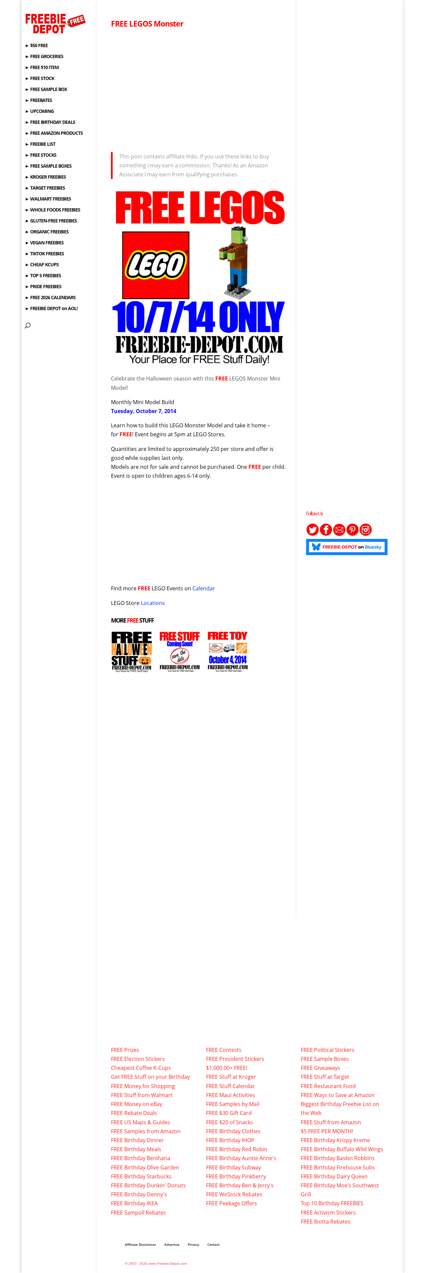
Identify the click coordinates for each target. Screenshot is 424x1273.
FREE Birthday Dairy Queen (334, 1176)
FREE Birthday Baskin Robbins (338, 1158)
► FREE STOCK (39, 78)
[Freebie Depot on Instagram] (365, 534)
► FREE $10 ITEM (42, 67)
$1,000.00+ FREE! (226, 1067)
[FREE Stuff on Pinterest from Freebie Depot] (352, 534)
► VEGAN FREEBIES (44, 243)
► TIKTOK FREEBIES (44, 254)
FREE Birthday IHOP (230, 1140)
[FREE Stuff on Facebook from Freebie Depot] (326, 534)
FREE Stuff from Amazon (331, 1122)
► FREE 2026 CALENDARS (50, 297)
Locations (153, 603)
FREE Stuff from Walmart (142, 1095)
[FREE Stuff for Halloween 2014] (131, 668)
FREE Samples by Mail (232, 1104)
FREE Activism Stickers (328, 1212)
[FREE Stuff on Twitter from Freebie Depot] (312, 534)
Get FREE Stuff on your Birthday (150, 1076)
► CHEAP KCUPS (42, 265)
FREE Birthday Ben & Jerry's (240, 1185)
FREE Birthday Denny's (139, 1194)
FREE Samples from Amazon (146, 1131)
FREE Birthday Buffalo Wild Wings (342, 1149)
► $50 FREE (36, 45)
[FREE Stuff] (179, 668)
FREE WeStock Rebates (234, 1194)
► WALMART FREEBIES (48, 199)
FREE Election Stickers (138, 1058)
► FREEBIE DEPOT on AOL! (51, 308)
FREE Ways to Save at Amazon (338, 1095)
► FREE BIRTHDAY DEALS (50, 122)
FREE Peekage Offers (231, 1203)
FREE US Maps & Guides (140, 1122)
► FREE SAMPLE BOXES (48, 166)
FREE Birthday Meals (136, 1149)
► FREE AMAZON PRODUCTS (54, 133)
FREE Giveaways (320, 1067)
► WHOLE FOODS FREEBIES (52, 210)
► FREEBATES (38, 100)
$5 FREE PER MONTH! (327, 1131)
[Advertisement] (199, 88)
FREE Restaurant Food (328, 1086)
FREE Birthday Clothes (233, 1131)
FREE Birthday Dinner (137, 1140)
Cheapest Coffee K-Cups (141, 1067)
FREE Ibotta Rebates (325, 1221)
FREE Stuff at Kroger (231, 1076)
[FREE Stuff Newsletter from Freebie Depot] (339, 534)
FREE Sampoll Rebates (138, 1212)
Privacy (193, 1244)
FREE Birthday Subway (233, 1167)
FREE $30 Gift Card (229, 1113)
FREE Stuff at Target (325, 1076)
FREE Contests (223, 1050)
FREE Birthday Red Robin (236, 1149)
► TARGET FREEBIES (45, 188)
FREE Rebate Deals (134, 1113)
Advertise (172, 1244)
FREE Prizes (125, 1050)
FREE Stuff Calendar (230, 1086)
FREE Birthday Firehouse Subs (338, 1167)
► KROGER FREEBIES (45, 177)
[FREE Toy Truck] (227, 668)
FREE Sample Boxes (325, 1058)
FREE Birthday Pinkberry (236, 1176)
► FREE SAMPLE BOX (46, 89)
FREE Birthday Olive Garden (145, 1167)
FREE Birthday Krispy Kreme (335, 1140)
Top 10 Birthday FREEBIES (332, 1203)
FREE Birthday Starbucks (141, 1176)
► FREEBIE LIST (40, 144)
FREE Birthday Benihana (140, 1158)
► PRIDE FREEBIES (43, 287)
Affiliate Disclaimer (140, 1244)
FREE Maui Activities (230, 1095)
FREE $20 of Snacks (229, 1122)
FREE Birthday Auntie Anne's (241, 1158)
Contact (213, 1244)
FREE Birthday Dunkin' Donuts (148, 1185)
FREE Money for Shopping (143, 1086)
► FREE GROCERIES (44, 56)
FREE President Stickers (235, 1058)
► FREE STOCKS (40, 155)
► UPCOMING (39, 111)
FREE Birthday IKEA (134, 1203)
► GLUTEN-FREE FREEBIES (51, 221)
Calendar (203, 588)
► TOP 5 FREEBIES (43, 276)
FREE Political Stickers (327, 1050)
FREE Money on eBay (136, 1104)
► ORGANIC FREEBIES (47, 232)
